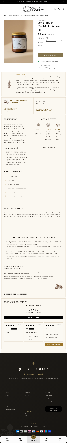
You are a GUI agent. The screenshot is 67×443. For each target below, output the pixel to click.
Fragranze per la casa (11, 398)
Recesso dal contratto (53, 409)
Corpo (6, 404)
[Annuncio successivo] (64, 2)
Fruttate (26, 15)
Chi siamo (27, 392)
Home (5, 15)
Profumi (7, 392)
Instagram (25, 426)
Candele (7, 395)
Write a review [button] (33, 317)
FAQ (26, 401)
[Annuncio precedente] (3, 2)
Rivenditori (28, 398)
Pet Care (7, 406)
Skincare (7, 401)
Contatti (27, 395)
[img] (10, 325)
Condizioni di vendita (50, 404)
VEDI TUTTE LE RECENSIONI (54, 344)
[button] (4, 9)
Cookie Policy (48, 401)
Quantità (40, 45)
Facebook (35, 426)
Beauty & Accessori (10, 409)
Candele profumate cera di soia (15, 15)
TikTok (44, 426)
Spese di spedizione (51, 40)
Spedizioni (47, 392)
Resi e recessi (48, 395)
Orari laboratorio (29, 404)
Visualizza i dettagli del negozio (48, 68)
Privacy (47, 398)
